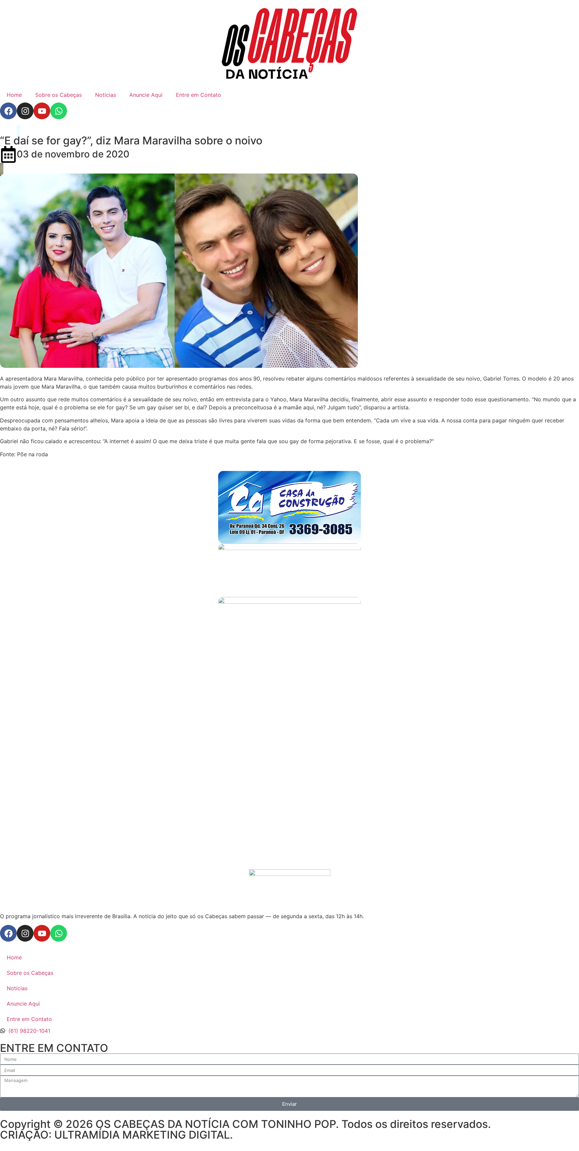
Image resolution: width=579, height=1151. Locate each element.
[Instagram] (25, 111)
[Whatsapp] (58, 111)
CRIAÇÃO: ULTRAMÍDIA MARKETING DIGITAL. (116, 1134)
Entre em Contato (198, 94)
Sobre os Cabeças (58, 94)
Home (14, 94)
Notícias (105, 94)
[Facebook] (8, 111)
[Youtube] (42, 111)
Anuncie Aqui (146, 94)
